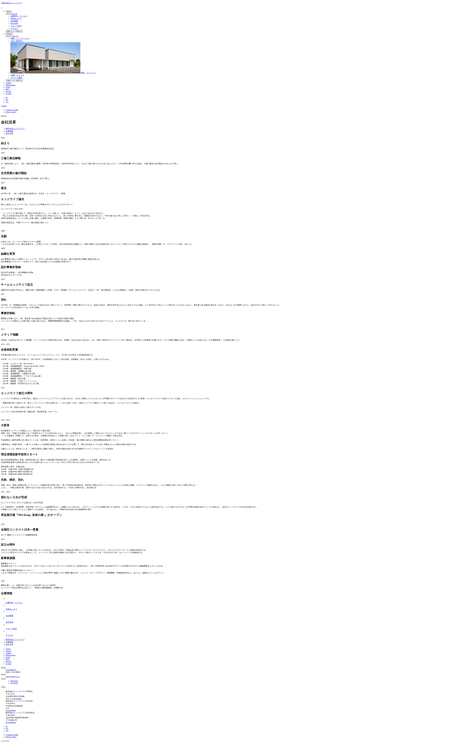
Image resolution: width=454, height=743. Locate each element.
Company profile (12, 110)
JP (6, 98)
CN (7, 102)
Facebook (14, 683)
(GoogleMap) (16, 699)
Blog (7, 89)
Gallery (8, 83)
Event (8, 87)
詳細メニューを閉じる (14, 31)
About (9, 11)
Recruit (8, 91)
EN (7, 100)
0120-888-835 (11, 670)
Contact (8, 94)
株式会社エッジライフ (15, 129)
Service (9, 34)
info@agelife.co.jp (13, 677)
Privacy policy (11, 112)
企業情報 (9, 131)
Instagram (14, 681)
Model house (10, 85)
